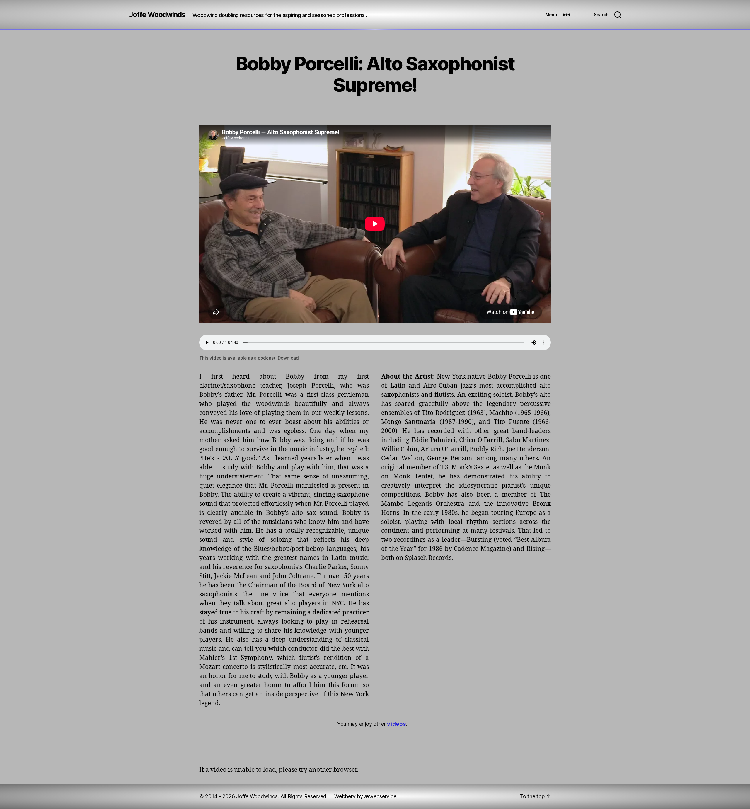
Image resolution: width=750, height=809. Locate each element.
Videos (396, 724)
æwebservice (380, 796)
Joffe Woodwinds (157, 14)
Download (288, 358)
